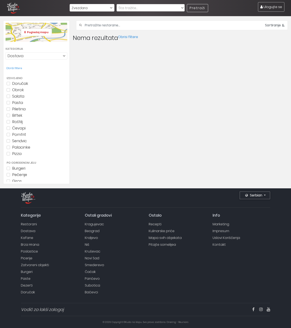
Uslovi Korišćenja (226, 237)
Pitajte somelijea (162, 244)
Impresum (221, 231)
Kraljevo (91, 237)
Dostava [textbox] (15, 55)
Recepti (155, 224)
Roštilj (17, 122)
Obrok (18, 90)
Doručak (20, 83)
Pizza (17, 154)
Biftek (17, 115)
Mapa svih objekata (165, 237)
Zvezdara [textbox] (80, 8)
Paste (25, 278)
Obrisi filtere (128, 36)
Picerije (26, 258)
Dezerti (27, 285)
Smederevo (94, 265)
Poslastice (29, 251)
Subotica (92, 285)
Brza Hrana (30, 244)
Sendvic (19, 141)
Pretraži (197, 8)
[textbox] (150, 8)
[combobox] (92, 7)
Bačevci (91, 292)
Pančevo (92, 278)
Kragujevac (94, 224)
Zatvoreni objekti (35, 265)
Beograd (92, 231)
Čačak (90, 271)
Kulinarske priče (161, 231)
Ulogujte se (272, 6)
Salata (18, 96)
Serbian (256, 195)
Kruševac (92, 251)
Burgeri (18, 168)
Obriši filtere (14, 68)
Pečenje (19, 175)
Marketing (221, 224)
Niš (87, 244)
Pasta (17, 103)
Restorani (29, 224)
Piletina (19, 109)
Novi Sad (92, 258)
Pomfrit (19, 134)
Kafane (27, 237)
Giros (17, 181)
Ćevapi (19, 128)
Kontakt (219, 244)
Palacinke (21, 147)
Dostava (28, 231)
